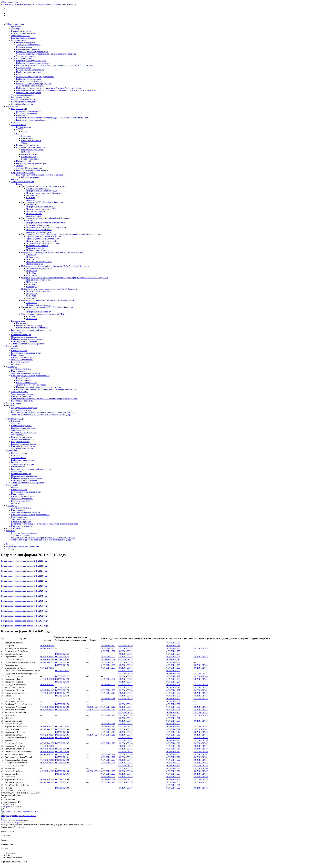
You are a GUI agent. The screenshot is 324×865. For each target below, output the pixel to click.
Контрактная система (20, 97)
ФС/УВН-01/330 (173, 782)
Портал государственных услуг (14, 820)
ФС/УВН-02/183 (62, 729)
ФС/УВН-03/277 (125, 779)
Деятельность (12, 106)
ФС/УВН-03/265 (125, 746)
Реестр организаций (30, 159)
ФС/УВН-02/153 (47, 729)
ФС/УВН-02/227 (108, 777)
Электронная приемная (26, 56)
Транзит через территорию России (31, 385)
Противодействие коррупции (24, 102)
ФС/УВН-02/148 (47, 690)
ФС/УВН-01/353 (201, 732)
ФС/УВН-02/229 (108, 782)
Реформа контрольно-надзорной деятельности (31, 330)
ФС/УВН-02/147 (47, 685)
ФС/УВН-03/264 (125, 743)
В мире (29, 220)
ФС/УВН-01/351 (201, 726)
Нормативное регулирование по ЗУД (42, 241)
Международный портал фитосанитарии (18, 816)
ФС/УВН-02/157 (47, 746)
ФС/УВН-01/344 (201, 696)
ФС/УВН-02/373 (93, 707)
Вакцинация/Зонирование (37, 188)
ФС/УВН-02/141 (47, 648)
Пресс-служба (12, 346)
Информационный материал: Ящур (41, 191)
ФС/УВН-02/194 (62, 771)
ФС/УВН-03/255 (125, 718)
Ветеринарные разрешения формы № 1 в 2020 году (24, 591)
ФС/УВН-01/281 (173, 645)
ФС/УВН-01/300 (173, 698)
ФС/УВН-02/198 (62, 788)
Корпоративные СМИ (20, 362)
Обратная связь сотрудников (28, 93)
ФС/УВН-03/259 (125, 729)
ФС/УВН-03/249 (125, 698)
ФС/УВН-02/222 (108, 757)
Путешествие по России (26, 382)
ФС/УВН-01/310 (173, 726)
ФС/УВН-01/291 (173, 673)
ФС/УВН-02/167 (62, 657)
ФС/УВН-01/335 (201, 665)
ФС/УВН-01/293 (173, 679)
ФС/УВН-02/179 (62, 704)
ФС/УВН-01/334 (201, 657)
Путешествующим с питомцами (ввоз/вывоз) (30, 376)
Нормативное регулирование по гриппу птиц (46, 227)
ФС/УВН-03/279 (125, 788)
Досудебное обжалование (22, 104)
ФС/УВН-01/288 (173, 665)
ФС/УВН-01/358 (201, 746)
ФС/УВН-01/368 (201, 774)
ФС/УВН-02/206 (108, 668)
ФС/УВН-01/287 (173, 662)
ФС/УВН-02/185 (62, 735)
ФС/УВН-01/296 (173, 687)
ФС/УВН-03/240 (125, 673)
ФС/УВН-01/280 (173, 643)
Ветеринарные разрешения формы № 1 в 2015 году (24, 616)
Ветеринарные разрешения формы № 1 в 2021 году (24, 586)
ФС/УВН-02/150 (47, 707)
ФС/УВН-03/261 (125, 735)
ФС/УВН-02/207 (108, 679)
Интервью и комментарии (22, 357)
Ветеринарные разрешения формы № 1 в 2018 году (24, 601)
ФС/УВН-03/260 (125, 732)
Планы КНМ (21, 115)
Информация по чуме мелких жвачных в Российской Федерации (49, 289)
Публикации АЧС (34, 214)
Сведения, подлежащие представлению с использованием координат (46, 54)
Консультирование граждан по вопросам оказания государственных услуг (43, 412)
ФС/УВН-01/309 (173, 724)
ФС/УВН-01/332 (173, 788)
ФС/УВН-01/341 (201, 687)
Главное (14, 348)
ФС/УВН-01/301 (173, 701)
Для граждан (11, 366)
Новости (30, 259)
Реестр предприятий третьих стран (31, 163)
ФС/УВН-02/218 (108, 732)
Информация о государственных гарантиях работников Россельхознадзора (48, 88)
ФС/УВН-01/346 (201, 707)
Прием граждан (18, 371)
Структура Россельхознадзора (24, 408)
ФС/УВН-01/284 (173, 654)
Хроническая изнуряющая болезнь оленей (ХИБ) (42, 314)
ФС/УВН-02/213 (108, 710)
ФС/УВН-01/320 (173, 754)
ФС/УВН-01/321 (173, 757)
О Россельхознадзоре (15, 24)
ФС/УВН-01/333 (201, 648)
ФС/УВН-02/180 (62, 707)
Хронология (31, 200)
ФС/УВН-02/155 (47, 738)
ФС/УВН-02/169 (62, 662)
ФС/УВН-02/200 (108, 648)
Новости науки (17, 355)
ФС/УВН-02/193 (62, 763)
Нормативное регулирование (39, 261)
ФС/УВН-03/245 (125, 687)
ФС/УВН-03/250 (125, 704)
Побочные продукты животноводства (27, 339)
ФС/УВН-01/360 (201, 751)
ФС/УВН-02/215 (108, 724)
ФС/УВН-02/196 (62, 779)
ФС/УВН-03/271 (125, 763)
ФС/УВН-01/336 (201, 668)
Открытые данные (24, 47)
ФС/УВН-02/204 (108, 662)
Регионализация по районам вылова (32, 328)
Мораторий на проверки (26, 113)
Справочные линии (19, 392)
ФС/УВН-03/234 (125, 657)
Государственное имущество (23, 99)
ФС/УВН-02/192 (62, 760)
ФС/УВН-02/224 (108, 763)
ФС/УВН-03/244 (125, 685)
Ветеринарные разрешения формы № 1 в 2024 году (24, 571)
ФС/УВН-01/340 (201, 685)
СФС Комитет (27, 138)
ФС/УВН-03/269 (125, 757)
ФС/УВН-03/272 (125, 765)
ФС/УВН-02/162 (47, 763)
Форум (24, 131)
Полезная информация (21, 396)
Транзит (19, 166)
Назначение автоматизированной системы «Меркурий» (40, 175)
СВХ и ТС (25, 152)
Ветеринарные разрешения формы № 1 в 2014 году (24, 621)
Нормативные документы (32, 150)
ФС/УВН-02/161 (47, 760)
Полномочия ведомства (21, 31)
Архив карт (31, 255)
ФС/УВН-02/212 (108, 707)
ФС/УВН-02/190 (62, 754)
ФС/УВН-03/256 (125, 721)
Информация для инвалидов (28, 79)
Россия (19, 184)
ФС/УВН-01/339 (201, 679)
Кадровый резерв (23, 67)
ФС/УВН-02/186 (62, 738)
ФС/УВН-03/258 (125, 726)
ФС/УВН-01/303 (173, 707)
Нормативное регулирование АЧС (41, 209)
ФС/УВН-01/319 (173, 751)
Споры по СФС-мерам (31, 140)
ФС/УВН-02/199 (108, 645)
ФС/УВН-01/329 (173, 779)
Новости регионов (19, 351)
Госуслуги (15, 122)
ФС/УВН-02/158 (47, 749)
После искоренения (34, 264)
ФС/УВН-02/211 (108, 698)
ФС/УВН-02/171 (62, 671)
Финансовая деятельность (22, 95)
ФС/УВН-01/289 (173, 668)
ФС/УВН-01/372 (201, 788)
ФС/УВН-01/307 (173, 718)
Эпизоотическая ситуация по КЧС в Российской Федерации (47, 307)
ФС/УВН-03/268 (125, 754)
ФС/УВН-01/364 (201, 763)
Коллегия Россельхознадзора (23, 38)
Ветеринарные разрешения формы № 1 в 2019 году (24, 596)
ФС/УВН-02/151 (47, 710)
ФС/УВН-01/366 (201, 768)
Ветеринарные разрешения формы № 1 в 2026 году (24, 561)
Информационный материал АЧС (40, 207)
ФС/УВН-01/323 (173, 763)
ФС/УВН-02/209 (108, 690)
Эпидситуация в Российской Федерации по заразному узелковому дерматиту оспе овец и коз (61, 234)
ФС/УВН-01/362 (201, 757)
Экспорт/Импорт (18, 125)
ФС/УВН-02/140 (47, 645)
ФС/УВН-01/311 (173, 729)
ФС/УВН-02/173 (62, 679)
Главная (9, 544)
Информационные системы (23, 172)
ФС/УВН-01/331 (173, 785)
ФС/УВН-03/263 (125, 740)
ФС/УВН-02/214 (108, 715)
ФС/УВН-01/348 (201, 712)
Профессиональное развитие (28, 72)
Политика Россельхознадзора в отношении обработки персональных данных (44, 398)
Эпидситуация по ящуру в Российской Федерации (43, 186)
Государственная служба (21, 58)
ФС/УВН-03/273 (125, 768)
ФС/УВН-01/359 (201, 749)
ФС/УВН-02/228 (108, 779)
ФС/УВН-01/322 (173, 760)
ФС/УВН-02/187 (62, 743)
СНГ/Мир (30, 198)
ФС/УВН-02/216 (108, 726)
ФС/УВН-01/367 (201, 771)
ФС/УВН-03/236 (125, 662)
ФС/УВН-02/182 (62, 726)
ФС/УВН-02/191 (62, 757)
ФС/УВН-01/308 (173, 721)
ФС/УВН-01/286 (173, 659)
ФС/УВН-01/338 (201, 676)
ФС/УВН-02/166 (62, 654)
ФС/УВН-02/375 (93, 735)
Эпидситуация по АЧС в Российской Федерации (42, 202)
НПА (18, 74)
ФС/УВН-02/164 (47, 779)
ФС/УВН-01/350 (201, 721)
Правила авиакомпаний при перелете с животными (38, 387)
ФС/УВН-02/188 (62, 749)
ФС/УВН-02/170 (62, 665)
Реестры (14, 179)
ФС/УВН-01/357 (201, 743)
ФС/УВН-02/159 (47, 751)
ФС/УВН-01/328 (173, 777)
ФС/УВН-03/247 (125, 693)
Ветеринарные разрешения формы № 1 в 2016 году (24, 611)
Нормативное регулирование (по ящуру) (43, 193)
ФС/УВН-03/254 (125, 715)
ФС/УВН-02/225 (108, 771)
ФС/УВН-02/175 (62, 687)
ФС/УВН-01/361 (201, 754)
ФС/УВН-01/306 (173, 715)
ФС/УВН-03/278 (125, 782)
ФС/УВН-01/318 (173, 749)
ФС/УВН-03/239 (125, 671)
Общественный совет (20, 35)
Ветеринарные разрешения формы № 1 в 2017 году (24, 606)
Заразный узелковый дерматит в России (43, 236)
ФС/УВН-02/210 (108, 693)
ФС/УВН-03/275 (125, 774)
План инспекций (23, 161)
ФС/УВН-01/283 (173, 651)
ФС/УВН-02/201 (108, 651)
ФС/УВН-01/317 (173, 746)
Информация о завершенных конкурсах (33, 63)
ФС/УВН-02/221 (108, 754)
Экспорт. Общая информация (29, 168)
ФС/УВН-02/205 (108, 665)
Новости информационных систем (26, 353)
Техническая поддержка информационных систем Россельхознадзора (41, 414)
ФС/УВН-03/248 (125, 696)
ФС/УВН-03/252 (125, 710)
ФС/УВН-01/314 (173, 738)
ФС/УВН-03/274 (125, 771)
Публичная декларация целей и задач (32, 51)
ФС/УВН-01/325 (173, 768)
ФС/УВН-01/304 (173, 710)
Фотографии (31, 275)
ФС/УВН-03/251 (125, 707)
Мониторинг (16, 332)
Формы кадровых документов (29, 81)
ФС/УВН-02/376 (93, 771)
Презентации (22, 323)
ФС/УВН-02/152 (47, 726)
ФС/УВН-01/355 (201, 738)
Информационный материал (38, 250)
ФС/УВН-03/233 (125, 654)
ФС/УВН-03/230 (125, 645)
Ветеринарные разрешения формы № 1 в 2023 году (24, 576)
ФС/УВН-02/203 (108, 659)
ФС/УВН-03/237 (125, 665)
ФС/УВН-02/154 (47, 735)
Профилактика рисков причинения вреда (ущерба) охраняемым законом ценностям (52, 118)
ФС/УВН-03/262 (125, 738)
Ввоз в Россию (22, 378)
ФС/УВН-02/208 (108, 685)
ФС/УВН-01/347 (201, 710)
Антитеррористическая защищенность (27, 344)
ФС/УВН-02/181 (62, 710)
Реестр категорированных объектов (31, 120)
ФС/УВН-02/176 (62, 690)
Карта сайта (20, 822)
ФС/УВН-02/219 (108, 735)
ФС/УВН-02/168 (62, 659)
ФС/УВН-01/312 (173, 732)
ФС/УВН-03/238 (125, 668)
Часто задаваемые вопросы (22, 394)
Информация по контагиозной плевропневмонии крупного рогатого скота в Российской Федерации (64, 277)
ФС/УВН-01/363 (201, 760)
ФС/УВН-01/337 (201, 673)
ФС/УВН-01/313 (173, 735)
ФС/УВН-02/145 (47, 668)
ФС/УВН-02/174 (62, 682)
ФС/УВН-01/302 (173, 704)
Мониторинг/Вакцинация (37, 225)
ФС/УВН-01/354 (201, 735)
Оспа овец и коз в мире (36, 248)
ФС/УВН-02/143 (47, 659)
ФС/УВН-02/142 (47, 657)
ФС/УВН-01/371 (201, 782)
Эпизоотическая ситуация (22, 182)
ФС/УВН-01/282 (173, 648)
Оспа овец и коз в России (37, 245)
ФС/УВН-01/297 (173, 690)
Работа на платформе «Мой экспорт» (32, 170)
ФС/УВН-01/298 (173, 693)
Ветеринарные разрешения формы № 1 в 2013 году (24, 626)
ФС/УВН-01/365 (201, 765)
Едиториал (26, 136)
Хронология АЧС (33, 216)
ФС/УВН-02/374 (93, 710)
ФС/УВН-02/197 (62, 782)
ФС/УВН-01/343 (201, 693)
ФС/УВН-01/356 (201, 740)
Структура (15, 29)
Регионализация (18, 321)
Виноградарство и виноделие (24, 341)
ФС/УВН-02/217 (108, 729)
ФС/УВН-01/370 (201, 779)
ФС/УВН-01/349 (201, 715)
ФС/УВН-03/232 (125, 651)
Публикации (31, 195)
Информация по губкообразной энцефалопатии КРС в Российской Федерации (55, 266)
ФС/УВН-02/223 (108, 760)
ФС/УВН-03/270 (125, 760)
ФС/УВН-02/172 (62, 676)
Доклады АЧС (32, 204)
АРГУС (19, 129)
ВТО (18, 134)
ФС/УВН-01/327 (173, 774)
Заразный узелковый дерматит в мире (42, 239)
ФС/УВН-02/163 (47, 771)
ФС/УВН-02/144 (47, 662)
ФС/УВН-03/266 (125, 749)
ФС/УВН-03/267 (125, 751)
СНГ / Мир (31, 273)
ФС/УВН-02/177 (62, 693)
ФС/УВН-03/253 (125, 712)
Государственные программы (23, 33)
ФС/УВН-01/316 (173, 743)
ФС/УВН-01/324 (173, 765)
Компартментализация (21, 335)
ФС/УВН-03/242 (125, 679)
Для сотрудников (13, 403)
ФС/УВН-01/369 (201, 777)
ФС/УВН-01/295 (173, 685)
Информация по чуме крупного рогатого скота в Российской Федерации (52, 252)
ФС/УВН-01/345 (201, 698)
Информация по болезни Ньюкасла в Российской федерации (47, 300)
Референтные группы (25, 42)
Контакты (15, 364)
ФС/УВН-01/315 (173, 740)
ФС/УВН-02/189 (62, 751)
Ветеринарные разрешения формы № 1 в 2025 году (24, 566)
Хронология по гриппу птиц (38, 232)
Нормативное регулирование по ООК (42, 243)
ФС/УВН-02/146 (47, 679)
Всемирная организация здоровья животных (20, 811)
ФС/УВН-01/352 (201, 729)
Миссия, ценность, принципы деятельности (35, 77)
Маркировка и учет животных (24, 337)
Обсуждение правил (30, 177)
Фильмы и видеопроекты (22, 360)
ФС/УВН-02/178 (62, 696)
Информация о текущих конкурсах (31, 61)
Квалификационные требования (30, 70)
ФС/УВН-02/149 (47, 693)
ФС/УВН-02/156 (47, 743)
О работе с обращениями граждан (25, 373)
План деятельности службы (28, 49)
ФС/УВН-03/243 (125, 682)
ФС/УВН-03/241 (125, 676)
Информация (32, 257)
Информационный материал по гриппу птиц (45, 223)
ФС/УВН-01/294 (173, 682)
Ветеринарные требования (27, 145)
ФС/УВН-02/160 (47, 754)
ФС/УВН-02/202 (108, 657)
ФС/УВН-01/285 (173, 657)
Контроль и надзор (19, 109)
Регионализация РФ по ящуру (29, 325)
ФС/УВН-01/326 (173, 771)
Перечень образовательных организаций (33, 83)
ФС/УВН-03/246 (125, 690)
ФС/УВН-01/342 (201, 690)
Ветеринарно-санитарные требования (22, 546)
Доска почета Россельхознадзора (30, 86)
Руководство (16, 26)
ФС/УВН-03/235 (125, 659)
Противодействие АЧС (36, 211)
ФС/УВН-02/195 (62, 774)
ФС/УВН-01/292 (173, 676)
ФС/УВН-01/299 (173, 696)
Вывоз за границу (24, 380)
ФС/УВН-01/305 (173, 712)
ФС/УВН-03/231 (125, 648)
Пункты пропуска (29, 154)
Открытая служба (18, 40)
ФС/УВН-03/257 (125, 724)
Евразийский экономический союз (31, 147)
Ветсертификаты (23, 127)
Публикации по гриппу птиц (39, 230)
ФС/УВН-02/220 (108, 743)
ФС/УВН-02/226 (108, 774)
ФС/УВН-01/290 (173, 671)
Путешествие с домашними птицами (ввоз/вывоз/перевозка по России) (47, 389)
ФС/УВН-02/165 (47, 782)
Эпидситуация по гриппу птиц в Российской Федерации (46, 218)
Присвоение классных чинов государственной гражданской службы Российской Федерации (56, 90)
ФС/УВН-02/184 (62, 732)
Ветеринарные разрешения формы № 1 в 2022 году (24, 581)
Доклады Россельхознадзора (28, 45)
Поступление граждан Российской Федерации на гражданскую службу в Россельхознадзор (55, 65)
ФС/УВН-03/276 (125, 777)
